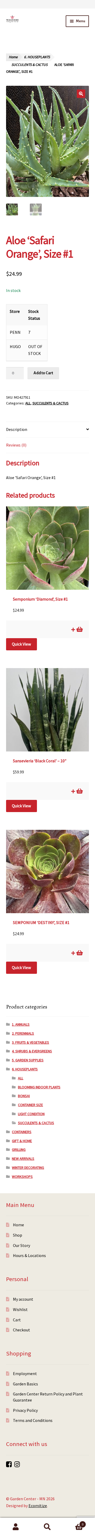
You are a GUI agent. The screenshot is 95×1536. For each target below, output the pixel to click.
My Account (16, 1527)
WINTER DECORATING (28, 1167)
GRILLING (19, 1149)
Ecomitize (37, 1505)
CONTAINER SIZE (30, 1104)
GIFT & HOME (22, 1140)
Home (13, 57)
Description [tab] (16, 429)
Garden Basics (25, 1383)
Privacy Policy (25, 1410)
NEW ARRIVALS (23, 1158)
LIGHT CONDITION (31, 1113)
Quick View (21, 644)
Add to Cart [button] (79, 629)
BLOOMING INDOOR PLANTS (39, 1087)
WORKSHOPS (22, 1176)
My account (23, 1299)
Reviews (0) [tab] (16, 445)
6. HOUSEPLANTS (37, 57)
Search (47, 1527)
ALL (28, 403)
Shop (17, 1235)
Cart (17, 1319)
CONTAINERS (21, 1131)
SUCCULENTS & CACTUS (29, 64)
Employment (25, 1373)
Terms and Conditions (33, 1420)
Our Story (21, 1245)
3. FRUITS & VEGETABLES (30, 1042)
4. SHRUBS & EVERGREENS (32, 1051)
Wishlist (20, 1309)
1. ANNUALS (21, 1024)
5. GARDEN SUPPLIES (28, 1060)
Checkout (21, 1329)
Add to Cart (43, 373)
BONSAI (24, 1095)
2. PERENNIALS (23, 1033)
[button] (81, 93)
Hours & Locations (29, 1255)
